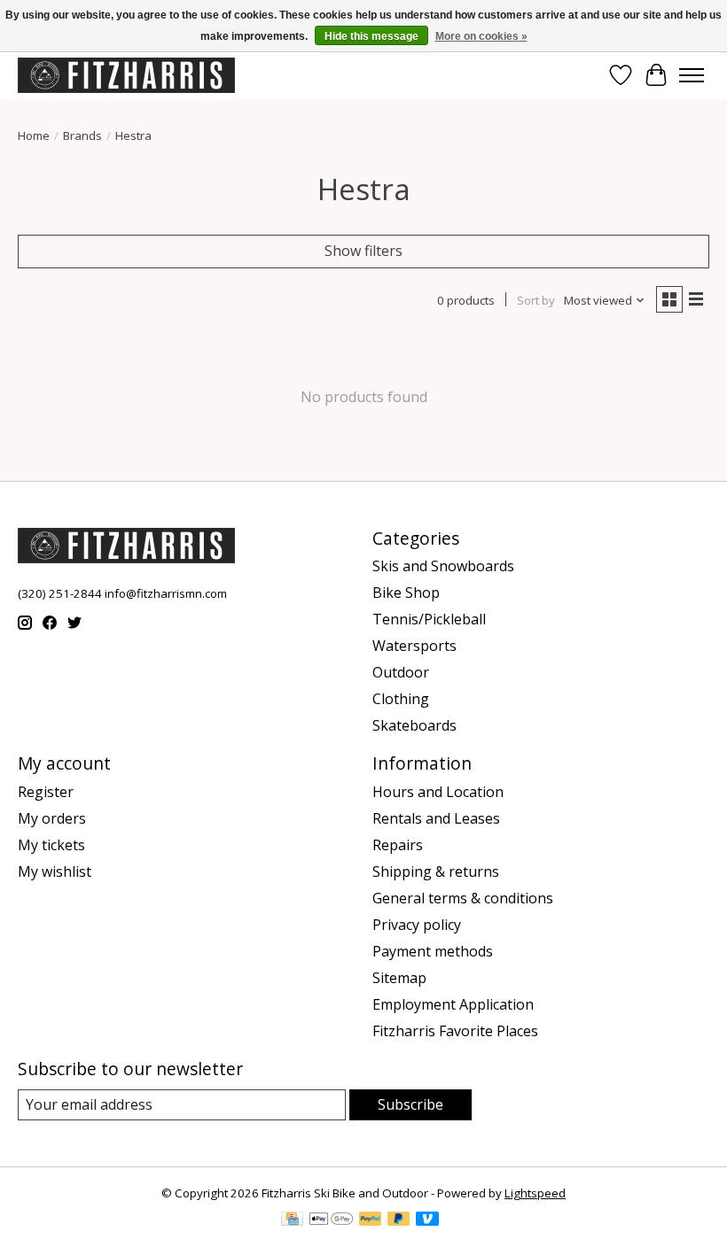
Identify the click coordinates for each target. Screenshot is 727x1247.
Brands (82, 135)
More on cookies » (481, 36)
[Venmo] (427, 1220)
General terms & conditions (462, 898)
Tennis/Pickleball (429, 619)
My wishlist (54, 871)
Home (34, 135)
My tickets (51, 845)
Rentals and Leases (436, 818)
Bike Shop (406, 592)
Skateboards (414, 725)
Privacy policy (416, 924)
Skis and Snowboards (443, 566)
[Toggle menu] (691, 75)
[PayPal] (370, 1220)
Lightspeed (535, 1193)
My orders (52, 818)
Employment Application (453, 1004)
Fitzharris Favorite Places (455, 1031)
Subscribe (410, 1104)
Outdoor (400, 672)
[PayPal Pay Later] (398, 1220)
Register (46, 792)
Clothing (400, 699)
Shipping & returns (435, 871)
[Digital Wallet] (331, 1220)
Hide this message (371, 36)
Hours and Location (438, 792)
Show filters (363, 250)
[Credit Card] (292, 1220)
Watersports (414, 645)
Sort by (536, 300)
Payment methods (432, 951)
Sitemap (399, 978)
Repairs (397, 845)
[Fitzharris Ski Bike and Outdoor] (126, 75)
